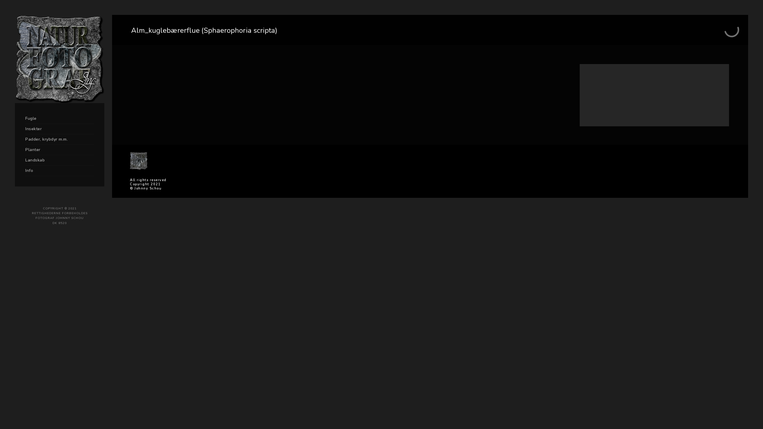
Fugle (31, 118)
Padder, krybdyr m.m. (46, 139)
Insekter (33, 129)
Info (29, 170)
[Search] (709, 81)
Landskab (35, 160)
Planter (33, 150)
